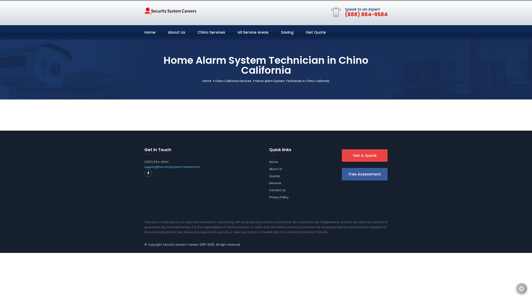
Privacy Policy (279, 197)
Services (275, 183)
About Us (176, 32)
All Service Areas (253, 32)
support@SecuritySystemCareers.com (172, 167)
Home (149, 32)
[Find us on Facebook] (148, 173)
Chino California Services (233, 81)
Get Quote (316, 32)
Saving (287, 32)
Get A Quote (365, 155)
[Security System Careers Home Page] (170, 11)
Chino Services (211, 32)
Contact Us (277, 190)
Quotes (274, 176)
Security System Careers (181, 245)
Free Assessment (365, 174)
